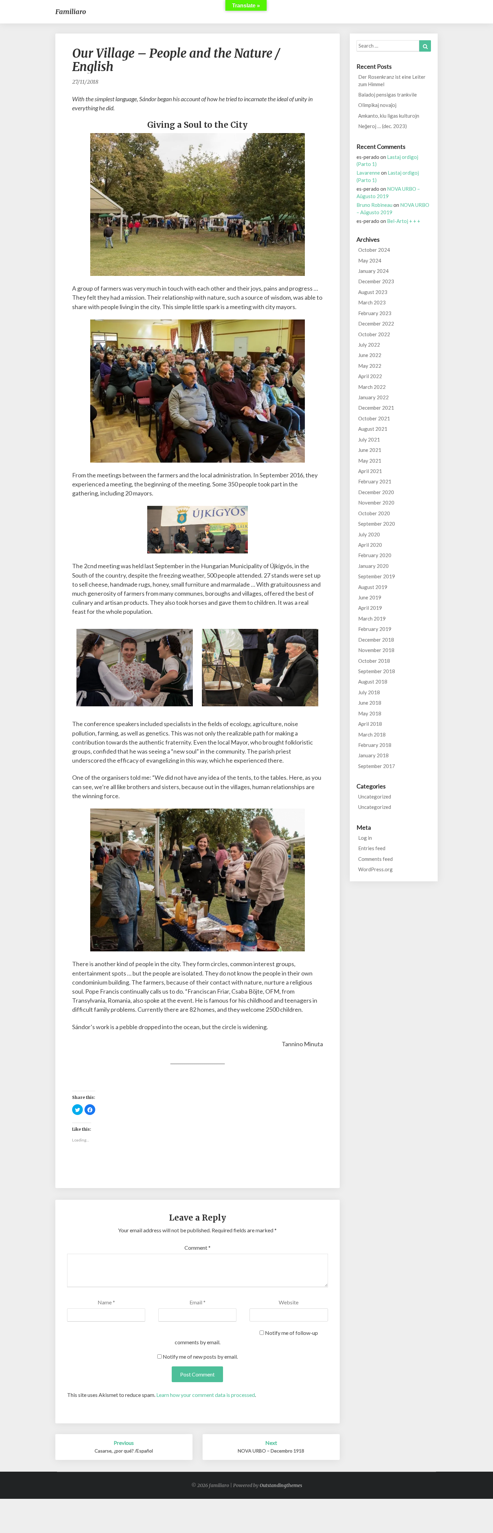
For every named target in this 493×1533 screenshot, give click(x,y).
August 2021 (372, 429)
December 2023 (376, 281)
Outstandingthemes (281, 1485)
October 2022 (374, 334)
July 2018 (369, 692)
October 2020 (374, 513)
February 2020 (374, 555)
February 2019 (374, 629)
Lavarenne (368, 173)
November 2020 (376, 502)
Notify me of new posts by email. (200, 1356)
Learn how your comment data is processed (205, 1395)
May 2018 (369, 713)
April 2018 (370, 724)
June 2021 (369, 450)
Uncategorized (374, 796)
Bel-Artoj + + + (403, 221)
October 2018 (374, 661)
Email (197, 1302)
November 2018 (376, 650)
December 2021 (376, 408)
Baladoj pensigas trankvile (387, 95)
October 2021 (374, 418)
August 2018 (372, 682)
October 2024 (374, 250)
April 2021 (370, 471)
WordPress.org (375, 869)
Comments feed (375, 859)
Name (106, 1302)
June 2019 (369, 597)
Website (288, 1302)
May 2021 (369, 461)
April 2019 (370, 608)
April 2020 (370, 545)
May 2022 (369, 366)
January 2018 (373, 755)
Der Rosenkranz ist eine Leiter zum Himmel (392, 80)
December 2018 (376, 640)
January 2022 (373, 397)
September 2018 (376, 671)
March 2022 (372, 387)
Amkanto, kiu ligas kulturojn (388, 116)
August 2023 (372, 292)
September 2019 (376, 576)
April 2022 (370, 376)
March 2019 (372, 618)
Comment (197, 1247)
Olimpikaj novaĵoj (377, 105)
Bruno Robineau (374, 205)
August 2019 (372, 587)
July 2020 (369, 534)
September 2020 (376, 524)
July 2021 (369, 439)
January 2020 (373, 566)
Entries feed (371, 848)
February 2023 (374, 313)
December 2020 (376, 492)
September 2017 (376, 766)
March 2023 (372, 302)
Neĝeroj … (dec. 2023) (382, 126)
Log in (365, 838)
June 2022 (369, 355)
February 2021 (374, 481)
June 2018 (369, 703)
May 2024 (369, 260)
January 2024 (373, 271)
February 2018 (374, 745)
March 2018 (372, 734)
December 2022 (376, 323)
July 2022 (369, 345)
